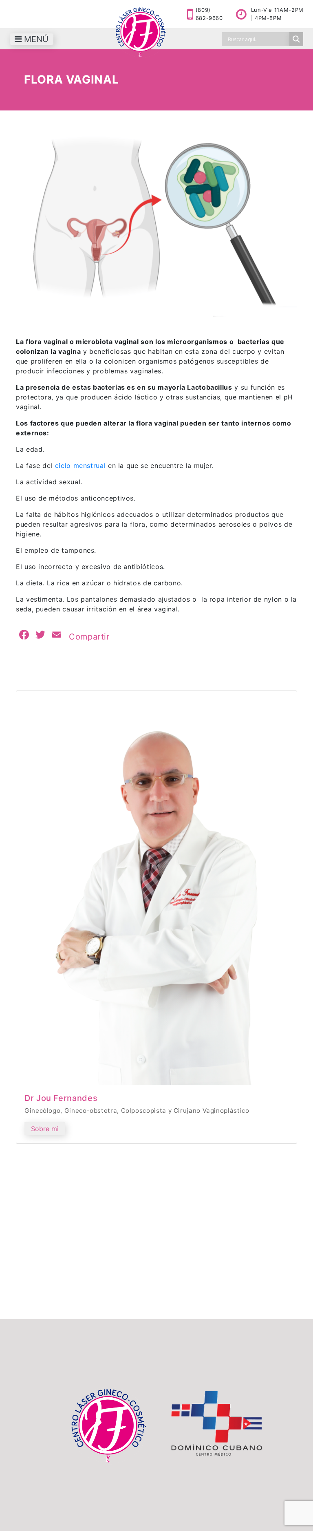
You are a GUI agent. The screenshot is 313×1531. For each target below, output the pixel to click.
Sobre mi (45, 1129)
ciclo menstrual (81, 465)
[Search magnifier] (296, 39)
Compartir (89, 637)
